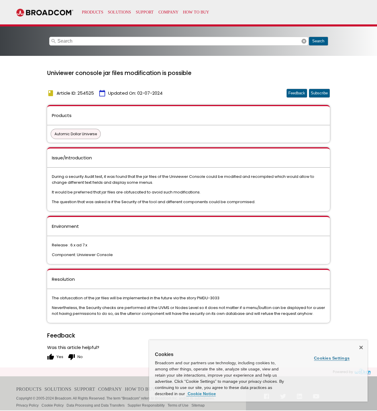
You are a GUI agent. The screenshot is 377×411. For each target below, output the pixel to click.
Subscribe (319, 93)
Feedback (296, 93)
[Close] (361, 347)
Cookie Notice (201, 393)
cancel (304, 41)
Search (318, 41)
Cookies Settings (332, 358)
